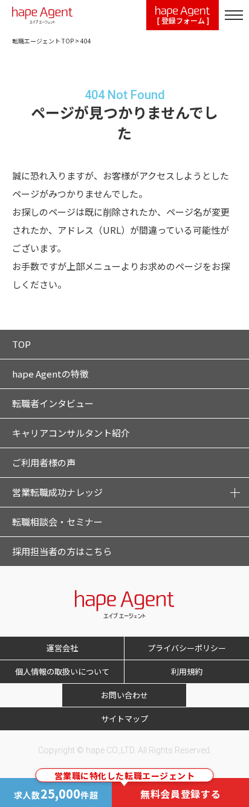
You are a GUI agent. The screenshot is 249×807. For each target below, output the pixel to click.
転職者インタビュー (53, 403)
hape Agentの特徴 (50, 373)
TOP (21, 344)
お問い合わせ (124, 695)
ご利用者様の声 (44, 462)
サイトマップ (124, 718)
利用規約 (186, 671)
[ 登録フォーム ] (183, 20)
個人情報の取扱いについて (62, 671)
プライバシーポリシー (186, 648)
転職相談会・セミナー (57, 521)
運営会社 (62, 648)
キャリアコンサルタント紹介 (71, 432)
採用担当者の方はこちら (62, 551)
